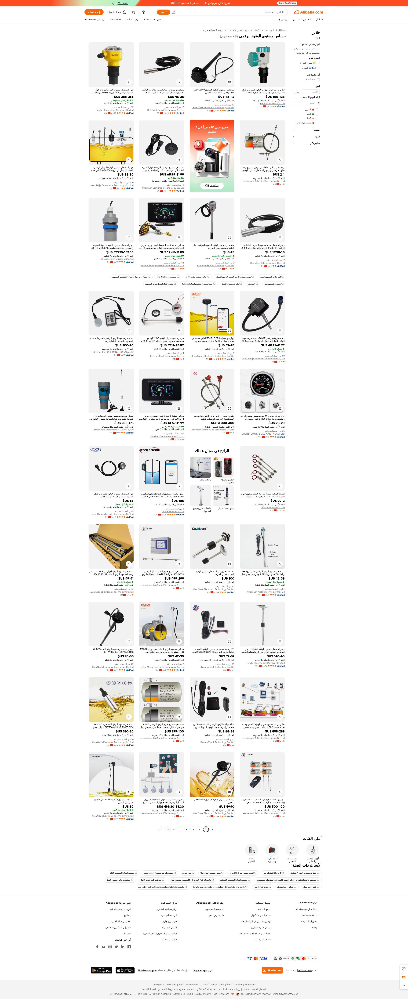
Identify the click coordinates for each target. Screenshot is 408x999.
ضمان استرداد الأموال (261, 915)
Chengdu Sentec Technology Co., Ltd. (215, 265)
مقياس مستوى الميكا (230, 284)
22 (168, 829)
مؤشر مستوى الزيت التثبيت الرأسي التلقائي (233, 277)
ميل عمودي (186, 873)
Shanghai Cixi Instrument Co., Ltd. (117, 259)
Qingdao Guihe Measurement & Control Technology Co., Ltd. (262, 181)
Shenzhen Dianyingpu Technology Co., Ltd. (163, 188)
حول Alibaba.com (308, 902)
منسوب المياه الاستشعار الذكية (122, 873)
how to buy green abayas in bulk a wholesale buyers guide (219, 887)
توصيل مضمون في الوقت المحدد (256, 921)
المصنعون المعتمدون (214, 909)
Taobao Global (217, 984)
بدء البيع (127, 915)
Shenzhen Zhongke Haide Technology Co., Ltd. (161, 265)
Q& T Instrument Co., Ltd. (272, 103)
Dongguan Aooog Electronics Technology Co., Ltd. (262, 358)
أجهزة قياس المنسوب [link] (213, 30)
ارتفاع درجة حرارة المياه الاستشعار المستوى (129, 277)
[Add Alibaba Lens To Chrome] (272, 970)
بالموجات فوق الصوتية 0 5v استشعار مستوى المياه (191, 880)
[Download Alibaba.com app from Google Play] (101, 970)
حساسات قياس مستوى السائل (118, 880)
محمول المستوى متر (272, 284)
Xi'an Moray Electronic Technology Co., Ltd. (213, 356)
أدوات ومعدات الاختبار (264, 30)
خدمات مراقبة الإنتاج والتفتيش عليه (254, 933)
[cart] (133, 12)
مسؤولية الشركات (308, 921)
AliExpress (158, 984)
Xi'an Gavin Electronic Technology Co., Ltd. (213, 107)
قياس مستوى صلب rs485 (196, 277)
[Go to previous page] (212, 829)
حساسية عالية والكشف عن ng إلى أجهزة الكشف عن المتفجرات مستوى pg (286, 880)
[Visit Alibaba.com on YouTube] (104, 947)
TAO (229, 984)
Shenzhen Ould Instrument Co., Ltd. (267, 263)
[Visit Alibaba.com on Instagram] (110, 947)
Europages (250, 984)
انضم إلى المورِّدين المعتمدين (118, 927)
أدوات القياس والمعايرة (238, 30)
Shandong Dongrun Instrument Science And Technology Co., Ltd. (212, 429)
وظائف (314, 927)
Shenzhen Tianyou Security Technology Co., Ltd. (111, 514)
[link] (404, 969)
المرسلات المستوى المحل (270, 277)
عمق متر (251, 284)
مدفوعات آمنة (264, 909)
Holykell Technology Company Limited (115, 110)
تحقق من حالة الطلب (121, 921)
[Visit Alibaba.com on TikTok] (97, 947)
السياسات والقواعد (262, 939)
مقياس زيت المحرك (285, 887)
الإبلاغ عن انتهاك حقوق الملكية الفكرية (160, 933)
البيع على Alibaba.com (120, 909)
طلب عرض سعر (216, 915)
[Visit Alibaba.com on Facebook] (129, 947)
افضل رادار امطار (309, 887)
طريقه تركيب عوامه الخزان (150, 880)
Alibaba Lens (305, 970)
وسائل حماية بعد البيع (261, 927)
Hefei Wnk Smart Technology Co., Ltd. (165, 110)
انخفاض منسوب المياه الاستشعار (303, 873)
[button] (173, 12)
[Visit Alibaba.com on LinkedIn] (123, 947)
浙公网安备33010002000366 (256, 994)
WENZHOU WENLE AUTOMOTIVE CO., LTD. (263, 434)
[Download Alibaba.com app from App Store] (125, 970)
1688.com (171, 984)
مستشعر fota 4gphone (166, 277)
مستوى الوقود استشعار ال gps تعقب (158, 873)
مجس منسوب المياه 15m (210, 873)
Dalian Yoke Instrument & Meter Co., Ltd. (114, 429)
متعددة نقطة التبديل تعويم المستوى (159, 284)
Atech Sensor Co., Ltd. (173, 511)
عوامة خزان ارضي (261, 887)
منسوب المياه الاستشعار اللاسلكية (233, 880)
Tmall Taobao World (188, 984)
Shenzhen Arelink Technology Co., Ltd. (266, 592)
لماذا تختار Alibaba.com (306, 909)
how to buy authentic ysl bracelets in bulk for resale (161, 887)
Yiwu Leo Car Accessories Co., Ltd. (167, 436)
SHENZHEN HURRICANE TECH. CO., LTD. (113, 352)
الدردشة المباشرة (169, 915)
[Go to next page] (161, 829)
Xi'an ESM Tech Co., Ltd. (273, 507)
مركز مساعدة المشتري (167, 909)
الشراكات (126, 933)
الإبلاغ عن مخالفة (170, 939)
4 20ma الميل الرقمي (272, 873)
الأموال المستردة (170, 927)
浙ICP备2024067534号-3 (285, 994)
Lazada (204, 984)
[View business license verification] (232, 994)
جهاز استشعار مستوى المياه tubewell (197, 284)
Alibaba (282, 30)
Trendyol (238, 984)
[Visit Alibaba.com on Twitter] (116, 947)
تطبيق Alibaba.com (147, 970)
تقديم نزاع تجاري (170, 921)
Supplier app (200, 970)
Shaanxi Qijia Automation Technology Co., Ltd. (111, 185)
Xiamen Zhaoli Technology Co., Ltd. (167, 356)
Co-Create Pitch (309, 915)
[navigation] (306, 430)
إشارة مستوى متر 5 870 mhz (242, 873)
